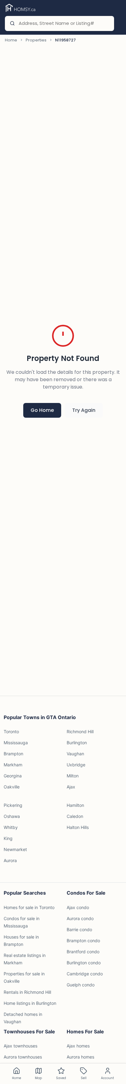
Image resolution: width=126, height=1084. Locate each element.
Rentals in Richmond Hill (27, 992)
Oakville (12, 786)
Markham (13, 764)
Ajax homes (78, 1045)
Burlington (77, 742)
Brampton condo (83, 940)
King (8, 838)
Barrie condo (79, 929)
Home (11, 40)
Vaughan (75, 753)
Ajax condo (78, 907)
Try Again (83, 410)
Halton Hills (78, 827)
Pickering (13, 805)
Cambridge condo (85, 973)
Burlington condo (84, 962)
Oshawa (12, 816)
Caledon (75, 816)
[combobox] (63, 23)
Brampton (13, 753)
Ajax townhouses (20, 1045)
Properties (36, 40)
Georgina (13, 775)
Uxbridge (76, 764)
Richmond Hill (80, 731)
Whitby (11, 827)
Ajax (71, 786)
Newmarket (15, 849)
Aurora (10, 860)
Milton (73, 775)
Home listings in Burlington (30, 1003)
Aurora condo (80, 918)
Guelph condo (80, 984)
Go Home (42, 410)
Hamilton (75, 805)
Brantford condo (83, 951)
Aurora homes (80, 1056)
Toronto (11, 731)
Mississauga (16, 742)
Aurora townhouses (23, 1056)
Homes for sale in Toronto (29, 907)
